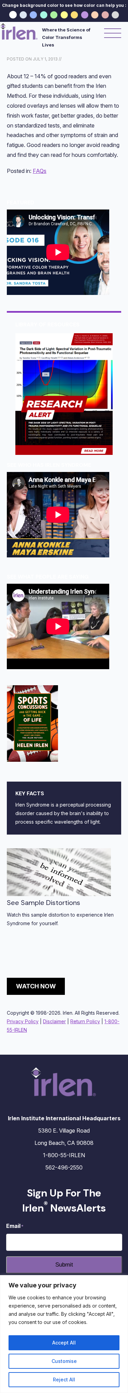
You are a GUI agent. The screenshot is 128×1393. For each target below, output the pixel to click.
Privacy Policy (23, 1021)
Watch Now (36, 986)
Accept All (64, 1342)
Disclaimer (54, 1021)
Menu (112, 33)
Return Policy (85, 1021)
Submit (64, 1264)
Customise (64, 1361)
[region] (64, 1334)
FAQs (39, 170)
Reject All (64, 1379)
